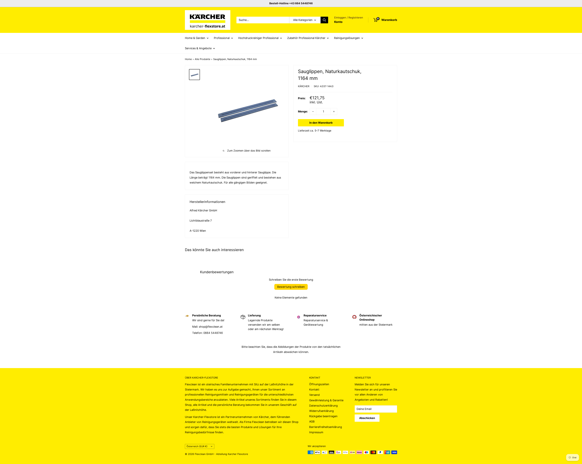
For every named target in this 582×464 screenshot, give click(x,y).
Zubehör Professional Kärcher (306, 38)
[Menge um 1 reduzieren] (313, 111)
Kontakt (314, 389)
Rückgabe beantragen (323, 416)
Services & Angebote (198, 48)
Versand (314, 394)
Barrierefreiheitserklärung (325, 427)
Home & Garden (195, 38)
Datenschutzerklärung (323, 405)
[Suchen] (324, 20)
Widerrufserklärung (321, 410)
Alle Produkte (202, 59)
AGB (312, 421)
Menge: (303, 111)
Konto (338, 22)
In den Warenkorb (321, 122)
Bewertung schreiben (291, 286)
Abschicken (367, 418)
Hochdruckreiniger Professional (258, 38)
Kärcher (303, 86)
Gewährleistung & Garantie (326, 400)
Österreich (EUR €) (197, 446)
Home (188, 59)
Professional (222, 38)
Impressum (316, 432)
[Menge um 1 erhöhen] (334, 111)
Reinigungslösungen (347, 38)
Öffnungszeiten (319, 384)
